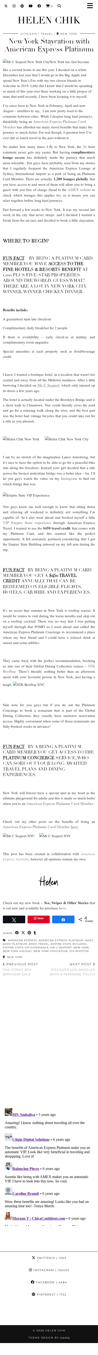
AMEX (89, 940)
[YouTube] (31, 6)
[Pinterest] (22, 6)
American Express (22, 940)
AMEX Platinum (15, 943)
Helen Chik (49, 20)
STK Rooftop (79, 951)
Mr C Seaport (61, 947)
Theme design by (49, 1337)
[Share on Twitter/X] (23, 933)
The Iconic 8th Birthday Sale (20, 969)
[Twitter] (6, 6)
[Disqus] (49, 1042)
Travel (47, 33)
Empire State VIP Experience (26, 947)
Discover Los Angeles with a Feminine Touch (72, 969)
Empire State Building (69, 943)
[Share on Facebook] (17, 933)
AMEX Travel (39, 943)
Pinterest (51, 1294)
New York (81, 947)
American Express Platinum (61, 940)
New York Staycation (51, 951)
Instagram (50, 1270)
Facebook (51, 1282)
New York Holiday (17, 951)
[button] (91, 6)
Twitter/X (51, 1258)
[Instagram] (14, 6)
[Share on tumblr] (35, 933)
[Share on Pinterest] (29, 933)
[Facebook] (39, 6)
